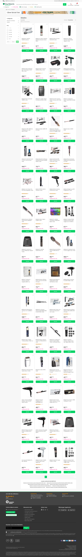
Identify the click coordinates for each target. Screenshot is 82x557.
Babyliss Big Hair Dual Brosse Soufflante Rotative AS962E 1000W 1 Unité (59, 482)
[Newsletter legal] (6, 532)
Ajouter (27, 50)
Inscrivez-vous (26, 528)
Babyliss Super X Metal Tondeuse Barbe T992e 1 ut (59, 484)
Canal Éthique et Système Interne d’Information (67, 549)
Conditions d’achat (72, 547)
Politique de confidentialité (71, 545)
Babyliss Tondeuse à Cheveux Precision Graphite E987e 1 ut (40, 485)
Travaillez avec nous (29, 512)
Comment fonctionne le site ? (31, 511)
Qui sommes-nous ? (29, 509)
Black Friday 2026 (28, 520)
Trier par (66, 20)
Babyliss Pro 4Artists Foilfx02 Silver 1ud (59, 485)
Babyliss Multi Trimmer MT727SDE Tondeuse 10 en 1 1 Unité (38, 484)
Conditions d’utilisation (72, 546)
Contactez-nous (10, 512)
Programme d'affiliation (30, 514)
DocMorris (9, 9)
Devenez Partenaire (29, 516)
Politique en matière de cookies (70, 548)
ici (13, 535)
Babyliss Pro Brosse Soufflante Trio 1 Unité (37, 487)
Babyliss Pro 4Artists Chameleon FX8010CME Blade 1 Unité (56, 487)
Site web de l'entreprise (29, 519)
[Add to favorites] (33, 24)
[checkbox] (13, 30)
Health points (27, 517)
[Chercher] (64, 4)
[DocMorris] (8, 4)
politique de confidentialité (16, 532)
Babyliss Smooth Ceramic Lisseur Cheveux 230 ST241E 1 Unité (34, 482)
